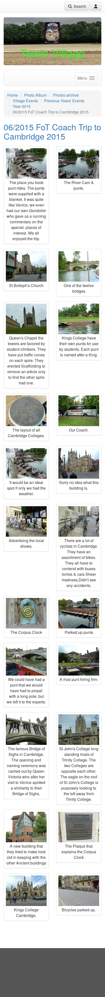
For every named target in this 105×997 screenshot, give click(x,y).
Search (79, 6)
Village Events (25, 100)
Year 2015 (22, 106)
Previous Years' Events (64, 100)
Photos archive (66, 95)
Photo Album (35, 95)
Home (12, 95)
